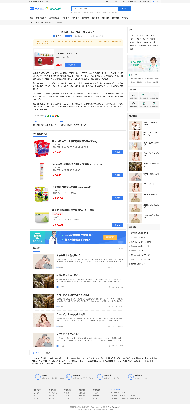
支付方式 (66, 398)
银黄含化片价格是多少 (139, 264)
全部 (131, 35)
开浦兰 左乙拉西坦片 (65, 363)
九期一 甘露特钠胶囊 (108, 358)
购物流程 (66, 393)
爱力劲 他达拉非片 (109, 361)
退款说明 (81, 398)
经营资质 (36, 398)
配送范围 (66, 396)
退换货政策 (82, 393)
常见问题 (51, 398)
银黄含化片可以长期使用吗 (140, 259)
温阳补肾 (97, 12)
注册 (53, 2)
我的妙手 (107, 2)
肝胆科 (132, 39)
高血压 (86, 12)
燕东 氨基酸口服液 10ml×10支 (67, 53)
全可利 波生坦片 (50, 363)
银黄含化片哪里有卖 (138, 250)
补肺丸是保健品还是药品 (68, 275)
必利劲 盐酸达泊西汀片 (93, 361)
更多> (121, 248)
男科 (136, 35)
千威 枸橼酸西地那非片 (75, 361)
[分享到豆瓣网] (58, 116)
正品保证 (96, 393)
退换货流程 (82, 396)
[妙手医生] (46, 8)
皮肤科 (152, 42)
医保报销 (85, 18)
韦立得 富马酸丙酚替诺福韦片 (74, 358)
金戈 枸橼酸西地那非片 (140, 358)
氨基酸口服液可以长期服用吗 (44, 125)
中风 (109, 12)
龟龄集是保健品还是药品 (68, 255)
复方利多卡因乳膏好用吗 (139, 233)
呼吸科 (139, 42)
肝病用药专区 (41, 18)
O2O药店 (96, 398)
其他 (41, 23)
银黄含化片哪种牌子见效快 (140, 246)
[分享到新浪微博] (56, 116)
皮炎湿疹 (114, 12)
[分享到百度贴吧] (51, 116)
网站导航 (116, 2)
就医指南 (115, 18)
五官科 (145, 42)
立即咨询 (68, 36)
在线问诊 (125, 18)
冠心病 (104, 12)
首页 (31, 18)
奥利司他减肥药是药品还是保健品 (72, 294)
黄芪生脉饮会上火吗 (150, 184)
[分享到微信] (48, 116)
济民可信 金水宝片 (58, 361)
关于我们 (36, 393)
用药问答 (105, 18)
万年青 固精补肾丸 (55, 358)
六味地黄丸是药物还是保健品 (70, 314)
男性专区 (66, 18)
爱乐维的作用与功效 (150, 194)
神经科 (139, 39)
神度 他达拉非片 (44, 361)
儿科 (147, 35)
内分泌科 (133, 45)
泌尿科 (132, 49)
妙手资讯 (75, 18)
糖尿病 (80, 12)
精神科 (145, 39)
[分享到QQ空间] (53, 116)
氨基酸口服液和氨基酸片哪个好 (73, 125)
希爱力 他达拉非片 (123, 358)
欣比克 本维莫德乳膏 (125, 361)
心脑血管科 (142, 45)
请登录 (48, 2)
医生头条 (95, 18)
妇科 (141, 35)
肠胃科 (152, 39)
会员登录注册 (53, 393)
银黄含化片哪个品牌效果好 (140, 255)
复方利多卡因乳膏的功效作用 (141, 242)
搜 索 (124, 8)
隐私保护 (96, 396)
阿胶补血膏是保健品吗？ (68, 334)
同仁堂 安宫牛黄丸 (92, 358)
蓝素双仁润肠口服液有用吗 (143, 361)
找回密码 (51, 396)
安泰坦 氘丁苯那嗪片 (39, 358)
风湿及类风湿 (54, 18)
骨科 (152, 35)
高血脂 (91, 12)
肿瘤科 (132, 42)
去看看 (117, 152)
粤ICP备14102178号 (114, 407)
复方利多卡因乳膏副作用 (139, 237)
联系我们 (36, 396)
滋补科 (155, 45)
